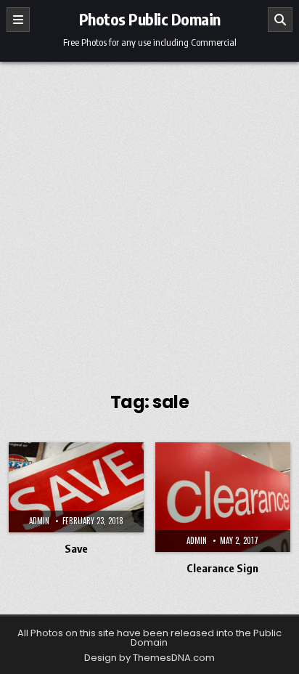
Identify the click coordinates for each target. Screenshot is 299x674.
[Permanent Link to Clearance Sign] (222, 497)
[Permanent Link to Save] (76, 487)
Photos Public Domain (150, 19)
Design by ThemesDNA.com (149, 658)
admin (39, 521)
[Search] (280, 19)
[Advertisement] (149, 218)
